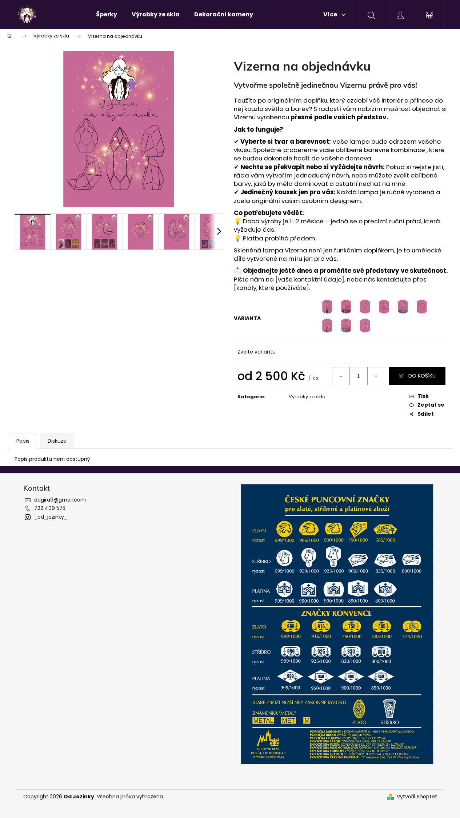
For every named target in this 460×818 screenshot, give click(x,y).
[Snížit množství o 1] (341, 376)
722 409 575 (49, 508)
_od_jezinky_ (50, 516)
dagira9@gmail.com (60, 499)
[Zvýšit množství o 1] (376, 376)
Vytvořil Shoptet (417, 796)
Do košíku (422, 375)
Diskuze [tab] (57, 440)
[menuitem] (106, 14)
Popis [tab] (22, 440)
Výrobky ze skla (307, 396)
